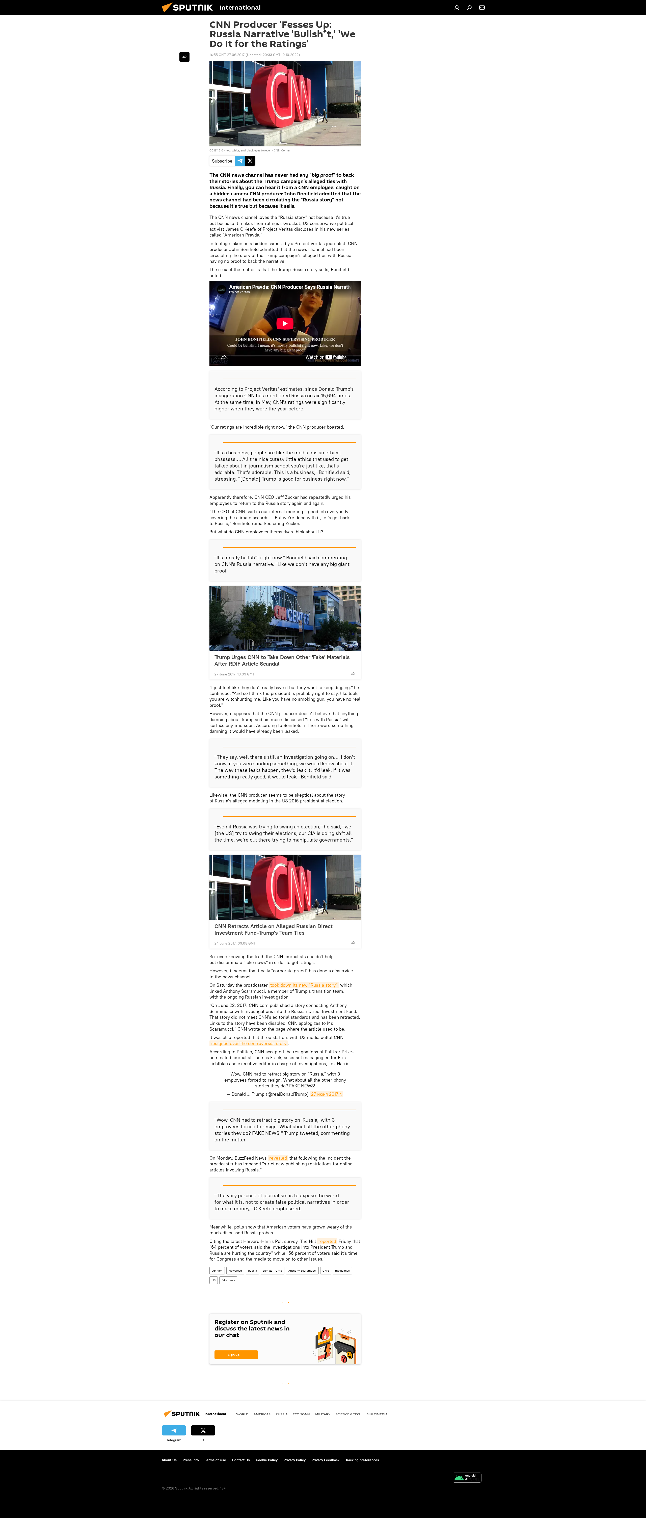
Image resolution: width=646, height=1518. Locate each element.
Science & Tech (349, 1414)
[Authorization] (457, 8)
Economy (301, 1414)
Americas (262, 1414)
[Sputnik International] (189, 14)
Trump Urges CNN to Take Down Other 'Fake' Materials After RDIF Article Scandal (282, 660)
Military (323, 1414)
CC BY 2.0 (216, 150)
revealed (278, 1158)
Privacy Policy (295, 1460)
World (242, 1414)
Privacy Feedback (325, 1460)
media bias (342, 1270)
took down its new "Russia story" (304, 985)
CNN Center (282, 150)
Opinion (217, 1270)
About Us (169, 1460)
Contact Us (241, 1460)
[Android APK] (467, 1478)
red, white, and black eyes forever (248, 150)
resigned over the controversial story (248, 1043)
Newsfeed (235, 1270)
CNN (325, 1270)
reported (327, 1241)
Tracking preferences (362, 1460)
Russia (252, 1270)
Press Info (191, 1460)
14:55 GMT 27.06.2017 (227, 55)
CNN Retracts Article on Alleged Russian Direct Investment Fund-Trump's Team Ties (273, 929)
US (214, 1280)
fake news (228, 1280)
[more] (353, 674)
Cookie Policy (267, 1460)
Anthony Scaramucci (302, 1270)
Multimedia (377, 1414)
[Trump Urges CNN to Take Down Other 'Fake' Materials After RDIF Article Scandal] (285, 618)
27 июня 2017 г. (326, 1094)
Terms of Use (215, 1460)
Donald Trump (272, 1270)
